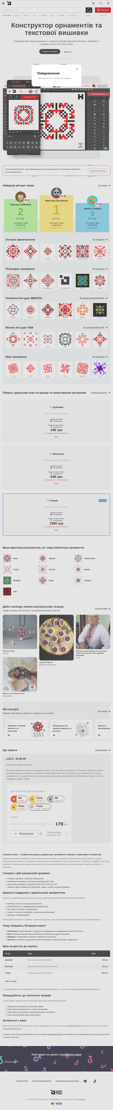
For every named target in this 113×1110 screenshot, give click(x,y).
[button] (77, 69)
